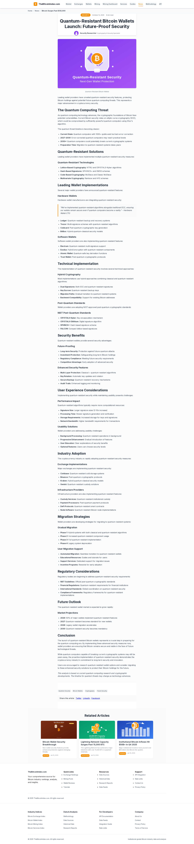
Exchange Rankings (71, 775)
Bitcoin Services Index (36, 828)
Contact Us (139, 783)
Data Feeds (103, 787)
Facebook (95, 698)
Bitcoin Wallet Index (35, 820)
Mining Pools (68, 779)
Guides (133, 4)
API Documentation (106, 816)
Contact (138, 820)
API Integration (140, 775)
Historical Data (104, 779)
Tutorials (67, 787)
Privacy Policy (140, 787)
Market (68, 4)
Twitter (79, 698)
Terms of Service (141, 828)
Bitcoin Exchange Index (36, 816)
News (140, 4)
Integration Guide (105, 824)
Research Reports (106, 783)
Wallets (89, 4)
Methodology (151, 4)
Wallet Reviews (69, 783)
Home (30, 11)
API (160, 4)
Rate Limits (139, 779)
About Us (138, 816)
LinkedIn (86, 698)
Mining (97, 4)
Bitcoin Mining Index (35, 824)
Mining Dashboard (110, 4)
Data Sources (104, 775)
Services (123, 4)
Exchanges (78, 4)
